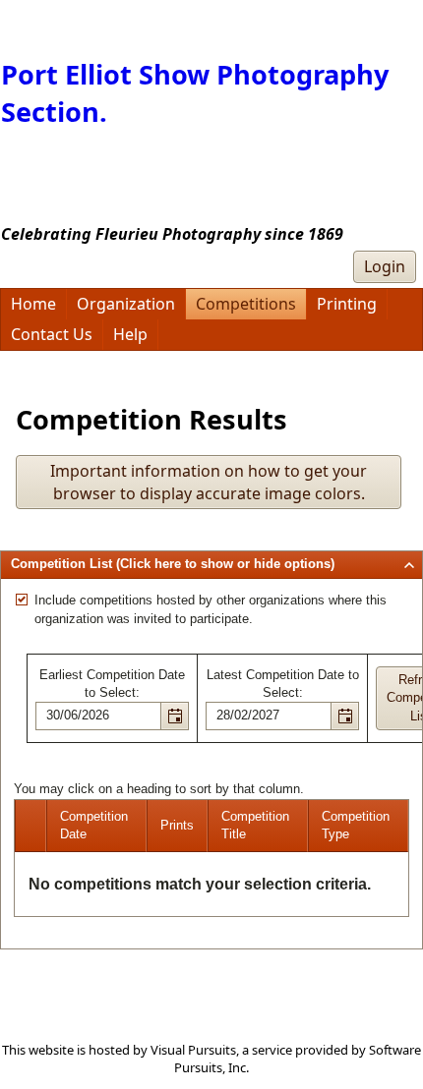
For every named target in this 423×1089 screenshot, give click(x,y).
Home (33, 304)
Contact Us (51, 334)
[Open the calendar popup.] (174, 716)
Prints (177, 825)
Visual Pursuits (193, 1050)
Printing (347, 304)
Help (130, 334)
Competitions (246, 304)
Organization (126, 304)
